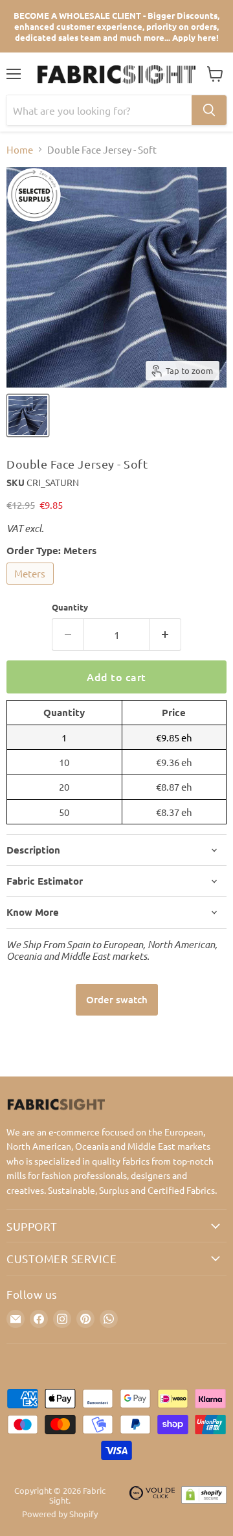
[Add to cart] (117, 1000)
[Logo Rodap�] (152, 1502)
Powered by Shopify (60, 1513)
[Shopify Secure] (204, 1502)
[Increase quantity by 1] (166, 634)
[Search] (209, 110)
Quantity (70, 607)
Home (19, 149)
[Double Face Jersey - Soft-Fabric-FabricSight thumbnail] (28, 415)
